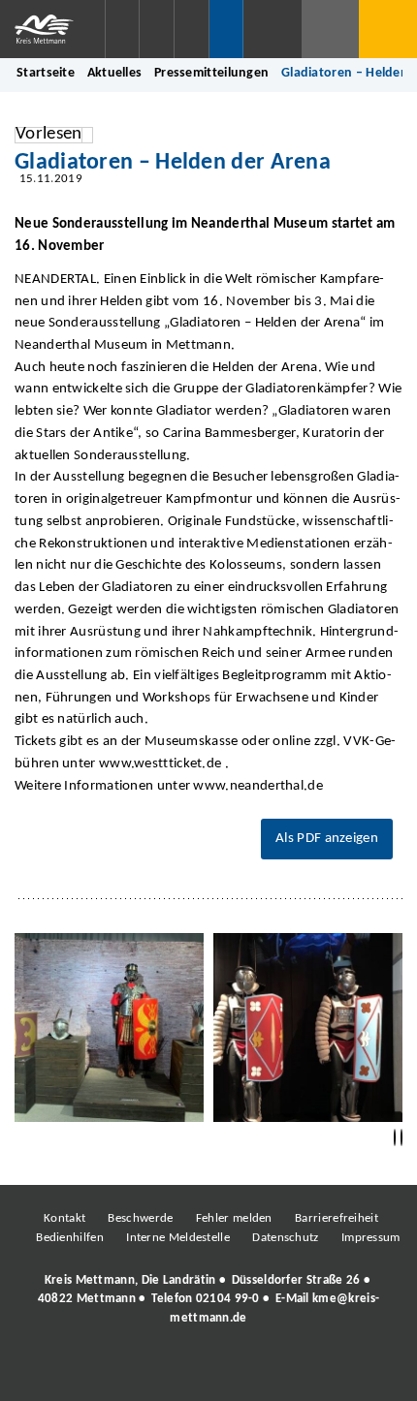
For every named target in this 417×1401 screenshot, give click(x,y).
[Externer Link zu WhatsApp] (293, 1371)
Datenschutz (285, 1237)
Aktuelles (115, 73)
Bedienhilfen (70, 1237)
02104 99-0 (228, 1298)
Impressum (371, 1237)
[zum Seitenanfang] (401, 1138)
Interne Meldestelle (178, 1237)
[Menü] (388, 29)
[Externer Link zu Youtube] (250, 1371)
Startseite (45, 73)
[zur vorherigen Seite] (395, 1138)
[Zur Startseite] (52, 29)
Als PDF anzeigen (326, 838)
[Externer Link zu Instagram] (119, 1371)
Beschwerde (140, 1218)
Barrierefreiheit (336, 1218)
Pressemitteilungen (211, 73)
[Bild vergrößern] (109, 1027)
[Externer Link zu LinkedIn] (206, 1371)
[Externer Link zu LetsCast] (337, 1371)
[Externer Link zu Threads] (163, 1371)
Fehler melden (234, 1218)
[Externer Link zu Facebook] (75, 1371)
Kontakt (64, 1218)
